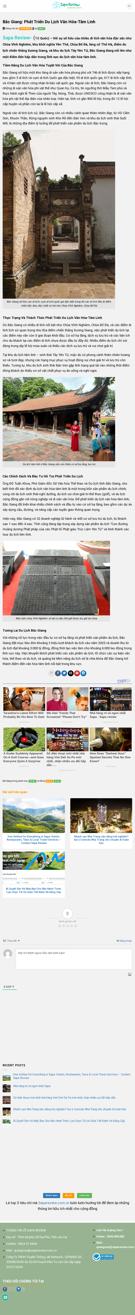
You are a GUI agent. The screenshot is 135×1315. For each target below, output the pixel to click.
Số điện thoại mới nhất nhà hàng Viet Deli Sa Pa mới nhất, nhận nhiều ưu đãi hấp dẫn (64, 1097)
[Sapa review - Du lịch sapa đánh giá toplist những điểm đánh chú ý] (67, 6)
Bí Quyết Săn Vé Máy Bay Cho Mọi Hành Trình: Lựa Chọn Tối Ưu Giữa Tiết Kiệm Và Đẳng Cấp (69, 1121)
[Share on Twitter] (64, 673)
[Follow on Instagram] (9, 1289)
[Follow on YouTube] (23, 1289)
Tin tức (32, 781)
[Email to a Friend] (71, 673)
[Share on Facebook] (58, 673)
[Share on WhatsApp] (51, 673)
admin (41, 29)
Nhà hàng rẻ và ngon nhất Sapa (31, 1086)
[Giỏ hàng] (129, 6)
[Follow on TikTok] (14, 1289)
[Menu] (5, 6)
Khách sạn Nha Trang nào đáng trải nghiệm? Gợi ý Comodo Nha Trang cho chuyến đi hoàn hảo (69, 1109)
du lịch (49, 781)
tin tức (57, 781)
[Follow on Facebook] (5, 1289)
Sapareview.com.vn (53, 1203)
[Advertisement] (67, 1034)
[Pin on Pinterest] (77, 673)
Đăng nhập (125, 940)
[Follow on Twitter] (19, 1289)
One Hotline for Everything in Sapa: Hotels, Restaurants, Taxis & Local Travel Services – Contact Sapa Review (71, 1076)
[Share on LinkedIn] (83, 673)
